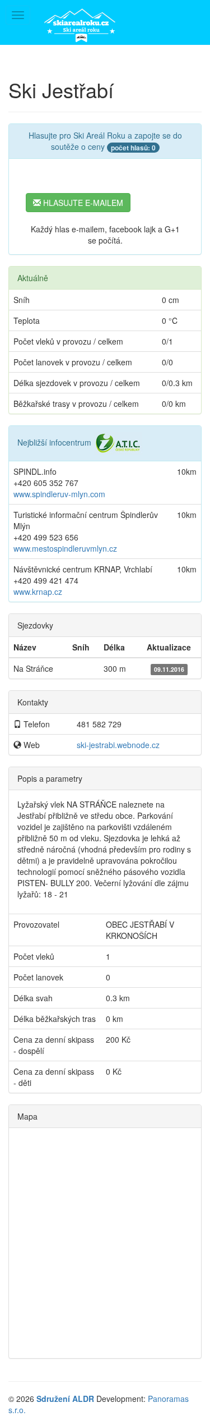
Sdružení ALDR (65, 1398)
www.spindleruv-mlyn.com (59, 493)
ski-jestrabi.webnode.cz (118, 744)
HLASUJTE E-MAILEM (82, 202)
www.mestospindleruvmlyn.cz (65, 548)
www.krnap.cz (37, 591)
